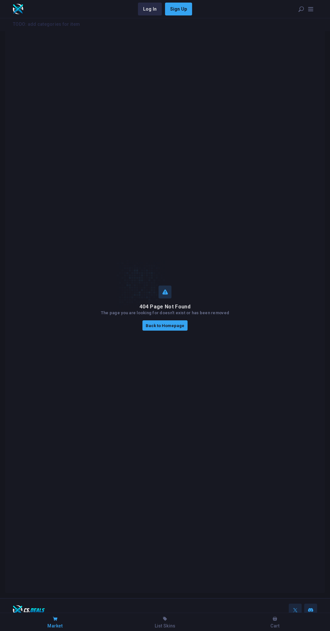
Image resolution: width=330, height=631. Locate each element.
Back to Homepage (165, 325)
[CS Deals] (18, 9)
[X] (295, 610)
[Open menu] (310, 9)
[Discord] (310, 610)
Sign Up (178, 9)
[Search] (301, 9)
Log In (150, 9)
